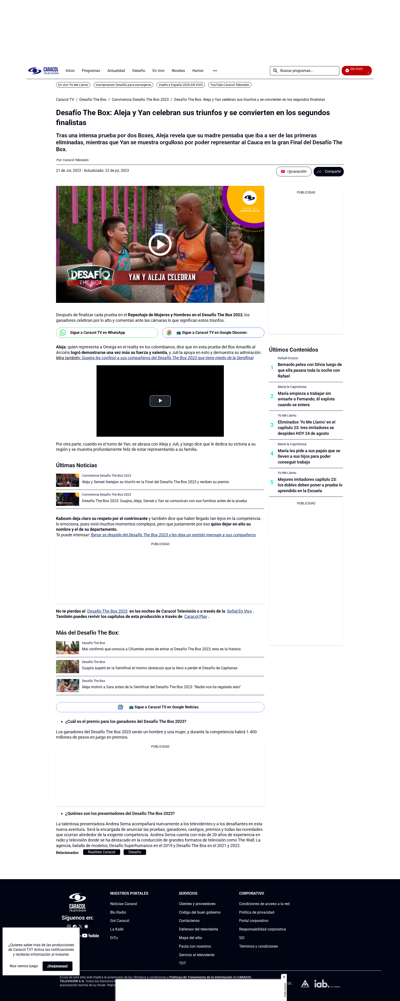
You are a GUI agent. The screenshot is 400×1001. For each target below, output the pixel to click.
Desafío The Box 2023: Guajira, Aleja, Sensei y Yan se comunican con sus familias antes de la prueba (164, 501)
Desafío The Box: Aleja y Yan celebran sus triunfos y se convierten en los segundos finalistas (249, 100)
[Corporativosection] (288, 893)
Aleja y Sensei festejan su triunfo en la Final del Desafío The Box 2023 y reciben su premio (155, 482)
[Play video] (160, 244)
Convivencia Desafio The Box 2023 (140, 100)
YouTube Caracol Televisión (229, 85)
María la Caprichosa (292, 387)
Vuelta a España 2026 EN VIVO (181, 85)
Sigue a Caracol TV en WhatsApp (97, 332)
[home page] (43, 70)
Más (215, 71)
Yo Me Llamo (287, 415)
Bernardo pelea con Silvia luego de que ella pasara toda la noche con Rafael (310, 370)
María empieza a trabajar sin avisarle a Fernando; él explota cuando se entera (306, 399)
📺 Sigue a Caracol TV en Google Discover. (212, 332)
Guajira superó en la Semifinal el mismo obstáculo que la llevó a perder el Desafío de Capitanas (160, 668)
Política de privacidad (256, 912)
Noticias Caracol (123, 904)
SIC (242, 938)
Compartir (333, 171)
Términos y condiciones (258, 946)
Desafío (134, 852)
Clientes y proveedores (197, 904)
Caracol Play (195, 616)
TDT (182, 963)
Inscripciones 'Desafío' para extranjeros (123, 85)
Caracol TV (65, 100)
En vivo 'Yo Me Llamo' (73, 85)
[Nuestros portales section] (149, 893)
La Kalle (116, 929)
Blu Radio (118, 912)
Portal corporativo (253, 921)
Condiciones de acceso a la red (264, 904)
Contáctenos (189, 921)
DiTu (114, 938)
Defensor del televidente (198, 929)
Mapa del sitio (190, 938)
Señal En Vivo (239, 611)
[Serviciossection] (219, 893)
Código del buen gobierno (200, 912)
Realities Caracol (101, 852)
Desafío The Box (92, 100)
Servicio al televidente (196, 955)
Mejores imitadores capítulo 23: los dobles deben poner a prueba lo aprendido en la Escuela (310, 485)
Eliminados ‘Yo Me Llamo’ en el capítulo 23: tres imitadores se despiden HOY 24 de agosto (306, 428)
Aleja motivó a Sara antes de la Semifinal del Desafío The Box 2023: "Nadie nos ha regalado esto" (161, 687)
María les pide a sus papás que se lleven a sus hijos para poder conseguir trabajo (309, 456)
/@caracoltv (297, 171)
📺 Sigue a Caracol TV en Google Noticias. (164, 707)
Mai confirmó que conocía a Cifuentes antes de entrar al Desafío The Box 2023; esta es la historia (161, 649)
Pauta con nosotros (195, 946)
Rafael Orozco (288, 358)
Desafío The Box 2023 (107, 611)
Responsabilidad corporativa (262, 929)
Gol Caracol (119, 921)
